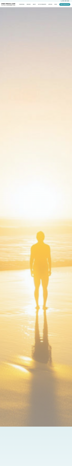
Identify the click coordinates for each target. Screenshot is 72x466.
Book (55, 4)
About (34, 4)
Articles (50, 4)
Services (29, 4)
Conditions (21, 4)
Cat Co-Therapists (42, 4)
